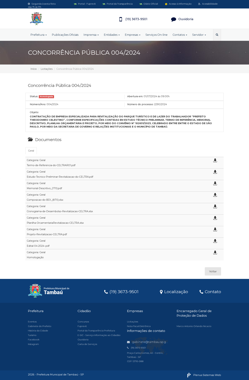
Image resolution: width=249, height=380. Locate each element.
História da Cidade (38, 330)
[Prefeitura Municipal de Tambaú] (58, 18)
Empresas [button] (132, 34)
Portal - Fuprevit (87, 3)
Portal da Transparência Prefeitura (96, 330)
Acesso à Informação (180, 3)
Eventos (32, 321)
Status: (34, 96)
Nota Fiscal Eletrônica (139, 326)
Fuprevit (82, 326)
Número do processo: (140, 104)
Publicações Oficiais (65, 34)
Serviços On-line (157, 34)
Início (33, 68)
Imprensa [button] (90, 34)
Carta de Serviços (87, 344)
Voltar (213, 271)
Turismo (32, 335)
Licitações (47, 68)
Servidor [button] (198, 34)
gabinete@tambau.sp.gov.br (152, 342)
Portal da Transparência (119, 3)
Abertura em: (135, 96)
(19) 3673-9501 (123, 291)
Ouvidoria (83, 339)
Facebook (33, 339)
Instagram (33, 344)
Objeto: (34, 112)
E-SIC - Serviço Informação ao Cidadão (99, 335)
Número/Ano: (38, 104)
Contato (212, 291)
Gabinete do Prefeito (39, 326)
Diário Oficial (150, 3)
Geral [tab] (31, 150)
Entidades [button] (111, 34)
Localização (175, 291)
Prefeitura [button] (37, 34)
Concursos (83, 321)
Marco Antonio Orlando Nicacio (194, 326)
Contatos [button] (179, 34)
